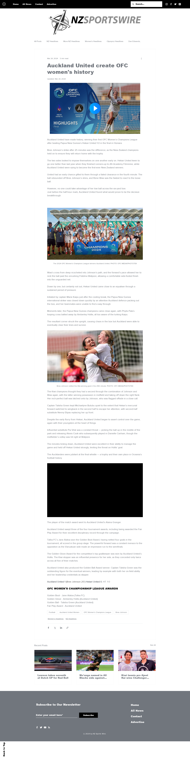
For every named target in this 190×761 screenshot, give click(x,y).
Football (52, 612)
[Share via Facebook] (48, 627)
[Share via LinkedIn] (61, 627)
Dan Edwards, (134, 41)
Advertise (137, 722)
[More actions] (141, 58)
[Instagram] (166, 4)
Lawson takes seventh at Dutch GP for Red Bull (52, 676)
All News (137, 710)
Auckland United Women (69, 612)
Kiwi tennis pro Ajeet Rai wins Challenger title (134, 676)
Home (135, 705)
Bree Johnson (121, 612)
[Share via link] (67, 627)
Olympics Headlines (115, 41)
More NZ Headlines (71, 41)
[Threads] (179, 4)
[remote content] (95, 108)
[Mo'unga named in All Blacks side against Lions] (95, 660)
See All (153, 645)
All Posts (37, 41)
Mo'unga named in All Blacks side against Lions (93, 676)
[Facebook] (171, 4)
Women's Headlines (93, 41)
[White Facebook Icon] (37, 727)
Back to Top (4, 749)
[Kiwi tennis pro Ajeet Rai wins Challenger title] (137, 660)
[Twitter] (175, 4)
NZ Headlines (52, 41)
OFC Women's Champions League (97, 612)
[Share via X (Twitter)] (55, 627)
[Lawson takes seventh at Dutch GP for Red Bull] (53, 660)
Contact (136, 716)
